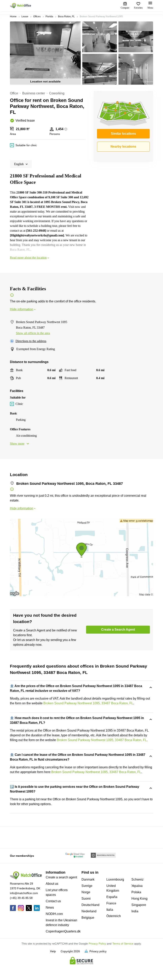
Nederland (89, 911)
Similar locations (123, 133)
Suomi (86, 898)
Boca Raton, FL (66, 16)
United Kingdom (112, 888)
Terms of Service (122, 943)
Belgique (88, 917)
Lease (24, 16)
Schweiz (137, 879)
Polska (136, 892)
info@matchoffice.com (24, 893)
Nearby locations (123, 146)
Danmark (88, 879)
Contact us (53, 901)
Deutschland (90, 905)
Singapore (138, 905)
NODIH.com (54, 914)
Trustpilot (15, 837)
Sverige (87, 886)
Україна (137, 886)
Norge (86, 892)
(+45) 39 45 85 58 (21, 897)
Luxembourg (115, 879)
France (111, 903)
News (50, 907)
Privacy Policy (97, 943)
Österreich (113, 916)
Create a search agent (61, 877)
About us (52, 883)
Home (13, 16)
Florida (49, 16)
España (111, 897)
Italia (109, 909)
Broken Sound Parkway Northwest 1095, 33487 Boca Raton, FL (88, 703)
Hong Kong (139, 898)
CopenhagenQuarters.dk (63, 931)
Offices (37, 16)
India (134, 911)
